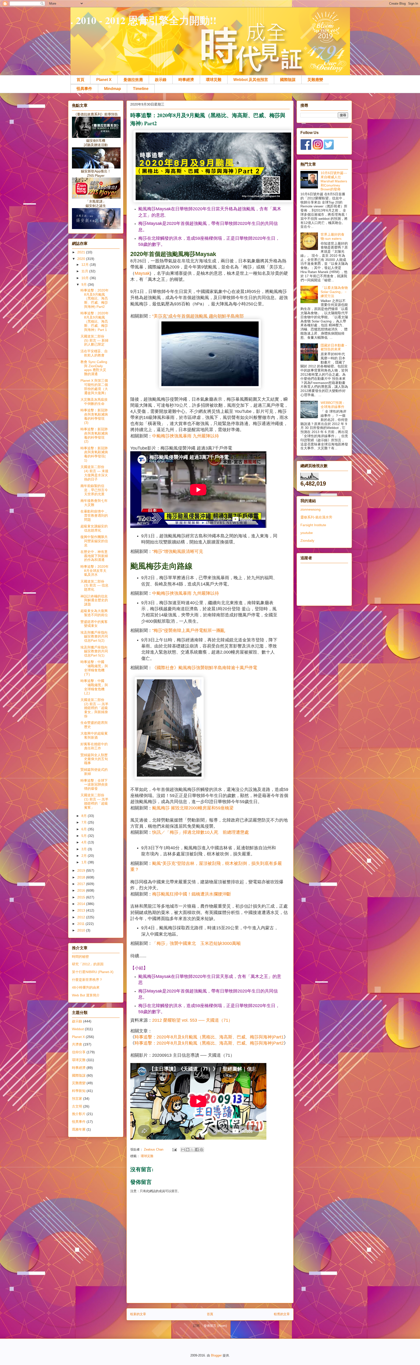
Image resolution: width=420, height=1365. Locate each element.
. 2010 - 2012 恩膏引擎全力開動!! (143, 20)
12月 (85, 264)
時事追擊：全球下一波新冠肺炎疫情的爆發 (94, 785)
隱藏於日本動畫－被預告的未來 (334, 347)
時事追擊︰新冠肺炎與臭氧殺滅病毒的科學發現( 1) (94, 454)
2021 (81, 252)
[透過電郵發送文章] (174, 1149)
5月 (84, 836)
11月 (85, 271)
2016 (81, 890)
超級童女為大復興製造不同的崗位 (94, 613)
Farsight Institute (313, 525)
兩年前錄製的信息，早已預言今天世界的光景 (94, 490)
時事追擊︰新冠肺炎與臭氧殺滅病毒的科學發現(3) (94, 416)
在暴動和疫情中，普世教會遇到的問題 (94, 515)
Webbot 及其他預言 (250, 80)
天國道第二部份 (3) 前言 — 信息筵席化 (94, 585)
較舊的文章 (282, 1314)
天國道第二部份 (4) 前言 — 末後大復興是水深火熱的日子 (94, 473)
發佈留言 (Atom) (215, 1326)
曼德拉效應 (133, 80)
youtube (306, 533)
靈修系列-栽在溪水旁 (316, 517)
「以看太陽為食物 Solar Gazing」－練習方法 (334, 292)
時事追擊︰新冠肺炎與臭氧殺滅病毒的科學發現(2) (94, 435)
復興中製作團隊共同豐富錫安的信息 (94, 541)
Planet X (104, 80)
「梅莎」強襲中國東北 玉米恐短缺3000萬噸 (196, 943)
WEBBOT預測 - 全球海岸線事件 (332, 405)
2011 (81, 924)
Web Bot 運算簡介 (86, 995)
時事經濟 (186, 80)
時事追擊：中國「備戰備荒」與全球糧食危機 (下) (94, 668)
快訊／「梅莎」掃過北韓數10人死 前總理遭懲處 (200, 832)
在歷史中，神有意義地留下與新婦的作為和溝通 (94, 556)
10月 (85, 278)
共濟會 (77, 1044)
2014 (81, 904)
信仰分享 (79, 1052)
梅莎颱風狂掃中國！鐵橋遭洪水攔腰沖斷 (191, 894)
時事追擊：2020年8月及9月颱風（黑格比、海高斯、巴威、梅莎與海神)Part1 (209, 1037)
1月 (84, 862)
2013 (81, 910)
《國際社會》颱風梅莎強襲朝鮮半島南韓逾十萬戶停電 (204, 667)
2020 (81, 259)
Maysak (142, 273)
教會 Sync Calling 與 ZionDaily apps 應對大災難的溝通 (93, 368)
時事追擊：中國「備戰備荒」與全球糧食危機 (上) (94, 687)
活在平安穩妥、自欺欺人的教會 (94, 353)
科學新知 (79, 1091)
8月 (84, 816)
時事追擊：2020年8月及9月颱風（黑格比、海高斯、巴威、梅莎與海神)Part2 (209, 1043)
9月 (84, 284)
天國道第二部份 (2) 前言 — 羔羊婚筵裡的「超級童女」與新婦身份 (94, 708)
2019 (81, 870)
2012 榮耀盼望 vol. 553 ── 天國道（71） (192, 1020)
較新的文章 (138, 1314)
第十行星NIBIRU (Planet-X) (93, 972)
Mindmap (112, 89)
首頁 (80, 80)
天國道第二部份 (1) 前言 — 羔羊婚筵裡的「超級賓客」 (94, 801)
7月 (84, 822)
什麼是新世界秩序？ (87, 980)
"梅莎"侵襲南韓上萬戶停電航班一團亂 (188, 630)
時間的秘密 (80, 956)
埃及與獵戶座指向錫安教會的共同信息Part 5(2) (94, 636)
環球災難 (213, 80)
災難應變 (315, 80)
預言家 (77, 1098)
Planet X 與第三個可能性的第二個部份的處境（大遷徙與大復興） (94, 387)
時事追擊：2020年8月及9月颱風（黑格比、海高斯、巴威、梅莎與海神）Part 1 (94, 321)
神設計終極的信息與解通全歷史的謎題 (94, 600)
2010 (81, 930)
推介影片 (79, 1114)
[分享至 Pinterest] (201, 1149)
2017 (81, 884)
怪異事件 (84, 89)
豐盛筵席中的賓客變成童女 (94, 624)
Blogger (216, 1355)
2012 (81, 917)
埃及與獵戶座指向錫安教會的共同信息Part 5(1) (94, 651)
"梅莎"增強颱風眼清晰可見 (177, 551)
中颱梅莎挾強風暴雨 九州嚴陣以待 (185, 436)
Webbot (78, 1029)
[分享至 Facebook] (196, 1149)
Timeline (141, 89)
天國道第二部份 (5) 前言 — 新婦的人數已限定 (94, 340)
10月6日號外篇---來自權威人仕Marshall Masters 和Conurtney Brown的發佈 (334, 181)
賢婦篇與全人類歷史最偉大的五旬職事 (94, 759)
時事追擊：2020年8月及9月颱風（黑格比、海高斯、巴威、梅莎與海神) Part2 (94, 298)
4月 (84, 842)
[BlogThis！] (187, 1149)
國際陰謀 (288, 80)
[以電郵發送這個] (183, 1149)
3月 (84, 849)
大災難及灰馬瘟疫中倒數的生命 (94, 402)
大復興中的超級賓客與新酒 (94, 735)
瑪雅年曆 (79, 1129)
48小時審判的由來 (86, 987)
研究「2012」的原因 (88, 964)
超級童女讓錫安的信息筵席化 (94, 528)
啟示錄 (160, 80)
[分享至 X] (192, 1149)
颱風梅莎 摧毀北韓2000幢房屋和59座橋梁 (193, 808)
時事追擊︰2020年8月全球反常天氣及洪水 (94, 571)
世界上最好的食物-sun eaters (332, 236)
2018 (81, 877)
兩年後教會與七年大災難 (94, 503)
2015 (81, 897)
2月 (84, 856)
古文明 (77, 1106)
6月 (84, 829)
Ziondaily (307, 540)
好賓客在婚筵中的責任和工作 (94, 746)
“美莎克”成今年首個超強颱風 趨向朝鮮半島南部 (198, 316)
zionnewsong (310, 509)
